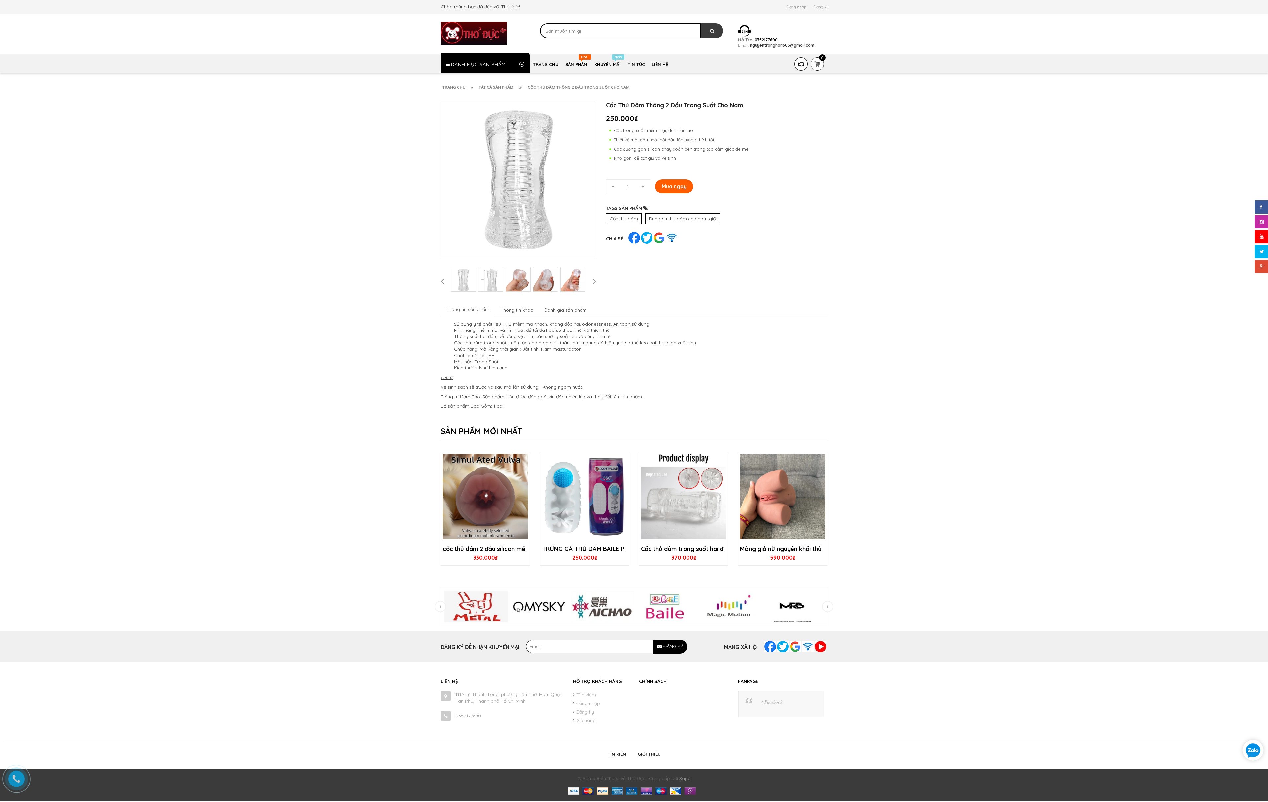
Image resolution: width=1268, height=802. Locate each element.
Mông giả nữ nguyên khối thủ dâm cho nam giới (807, 549)
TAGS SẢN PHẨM (624, 208)
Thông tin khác (516, 310)
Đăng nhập (796, 6)
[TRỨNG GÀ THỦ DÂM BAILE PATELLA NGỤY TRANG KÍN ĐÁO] (584, 496)
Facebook (773, 702)
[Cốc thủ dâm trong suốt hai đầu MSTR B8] (683, 496)
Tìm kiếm (586, 695)
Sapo (685, 778)
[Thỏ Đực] (474, 33)
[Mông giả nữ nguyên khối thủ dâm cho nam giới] (782, 496)
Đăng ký (821, 6)
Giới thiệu (649, 754)
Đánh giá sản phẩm (565, 310)
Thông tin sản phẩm (467, 309)
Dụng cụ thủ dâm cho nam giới (683, 219)
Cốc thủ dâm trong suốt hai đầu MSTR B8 (699, 549)
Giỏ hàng (586, 720)
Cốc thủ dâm (624, 219)
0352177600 (468, 716)
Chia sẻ (614, 239)
